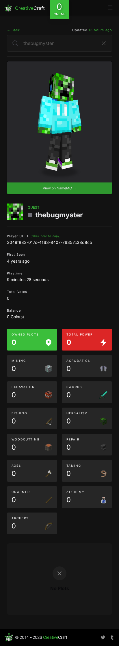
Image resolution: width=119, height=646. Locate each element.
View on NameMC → (59, 188)
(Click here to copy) (46, 236)
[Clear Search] (103, 43)
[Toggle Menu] (110, 7)
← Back (13, 30)
